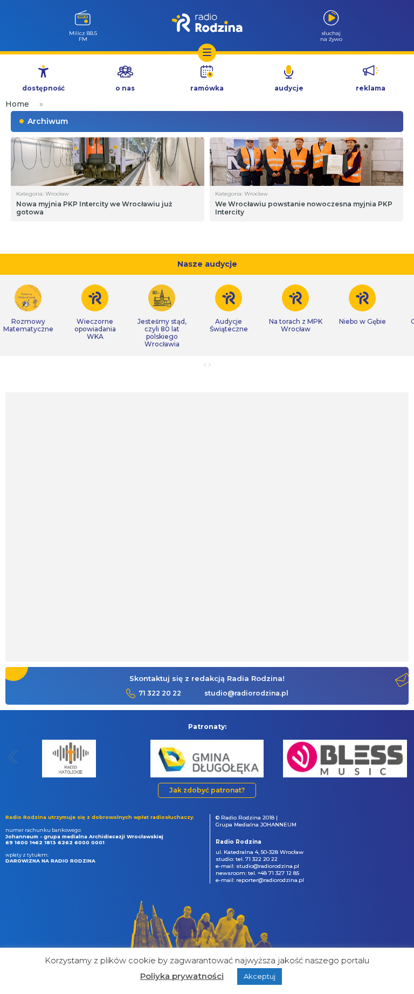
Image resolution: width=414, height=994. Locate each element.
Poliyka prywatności (182, 976)
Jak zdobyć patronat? (207, 790)
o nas (125, 88)
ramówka (207, 88)
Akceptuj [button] (259, 976)
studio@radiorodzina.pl (246, 693)
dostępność (43, 88)
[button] (13, 756)
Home (17, 104)
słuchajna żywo (331, 36)
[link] (94, 312)
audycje (288, 88)
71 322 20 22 (160, 693)
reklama (370, 88)
